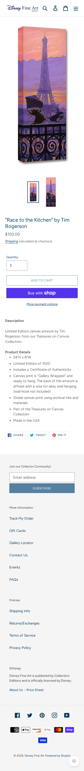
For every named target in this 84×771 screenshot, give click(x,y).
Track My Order (21, 518)
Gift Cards (17, 531)
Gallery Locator (21, 543)
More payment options (42, 304)
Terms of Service (22, 635)
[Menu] (76, 8)
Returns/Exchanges (24, 623)
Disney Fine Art (34, 755)
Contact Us (18, 555)
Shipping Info (19, 611)
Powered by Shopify (57, 755)
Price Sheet (35, 690)
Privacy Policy (20, 648)
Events (14, 567)
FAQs (13, 579)
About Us (16, 690)
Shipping (11, 241)
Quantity (12, 257)
